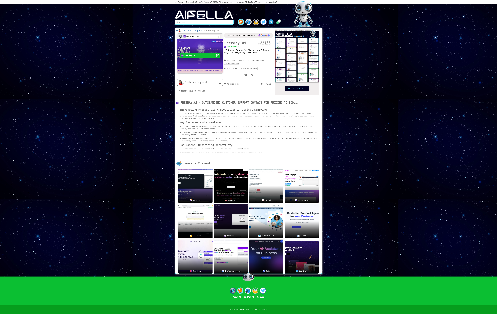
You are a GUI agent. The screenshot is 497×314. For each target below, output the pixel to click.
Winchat (196, 271)
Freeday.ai (235, 43)
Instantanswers (232, 271)
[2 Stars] (263, 42)
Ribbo (302, 235)
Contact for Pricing (248, 69)
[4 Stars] (268, 42)
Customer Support (192, 30)
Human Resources (232, 63)
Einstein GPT (267, 235)
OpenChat (302, 271)
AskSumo (196, 235)
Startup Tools (243, 60)
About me (237, 297)
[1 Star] (261, 42)
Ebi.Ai (267, 200)
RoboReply (302, 200)
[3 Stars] (266, 42)
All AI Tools (297, 88)
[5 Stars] (270, 42)
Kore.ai (196, 200)
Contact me (249, 297)
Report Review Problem (193, 91)
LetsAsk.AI (231, 235)
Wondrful (231, 200)
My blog (260, 297)
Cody (267, 271)
